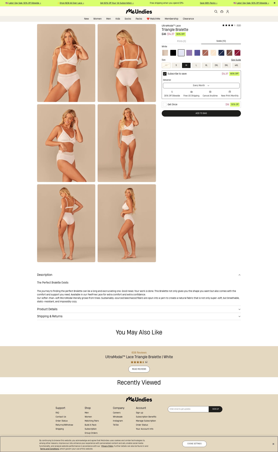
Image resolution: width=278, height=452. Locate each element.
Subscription (91, 429)
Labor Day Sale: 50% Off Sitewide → (21, 3)
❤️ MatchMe (153, 19)
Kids (118, 19)
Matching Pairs (92, 421)
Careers (116, 413)
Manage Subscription (146, 421)
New (86, 19)
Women (97, 19)
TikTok (116, 425)
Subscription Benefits (146, 417)
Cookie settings (194, 444)
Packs (139, 19)
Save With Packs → (205, 3)
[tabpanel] (201, 50)
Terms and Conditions (49, 449)
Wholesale (117, 417)
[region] (139, 444)
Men (108, 19)
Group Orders (91, 433)
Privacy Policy (107, 446)
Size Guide (236, 60)
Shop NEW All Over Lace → (68, 3)
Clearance (188, 19)
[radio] (201, 84)
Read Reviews (139, 369)
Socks (128, 19)
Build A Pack (90, 425)
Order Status (62, 421)
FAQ (57, 413)
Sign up (139, 413)
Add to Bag (201, 113)
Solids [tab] (221, 41)
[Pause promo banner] (274, 3)
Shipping (60, 429)
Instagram (118, 421)
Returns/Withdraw (64, 425)
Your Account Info (144, 429)
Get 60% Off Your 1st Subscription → (113, 3)
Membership (171, 19)
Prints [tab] (181, 41)
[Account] (227, 11)
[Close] (273, 444)
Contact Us (61, 417)
